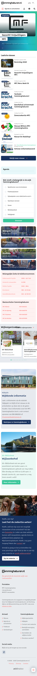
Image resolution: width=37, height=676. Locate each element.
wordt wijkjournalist (22, 553)
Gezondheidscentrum (9, 294)
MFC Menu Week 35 (21, 83)
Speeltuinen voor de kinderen (17, 187)
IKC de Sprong (7, 310)
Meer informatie (10, 482)
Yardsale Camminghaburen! (21, 95)
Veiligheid (11, 214)
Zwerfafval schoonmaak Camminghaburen (24, 105)
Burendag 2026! (20, 62)
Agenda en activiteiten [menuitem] (12, 9)
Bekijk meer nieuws (17, 158)
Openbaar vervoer (13, 201)
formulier (9, 532)
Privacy (11, 663)
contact (20, 543)
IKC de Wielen (7, 318)
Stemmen (18, 220)
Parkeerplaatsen (13, 192)
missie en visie (6, 606)
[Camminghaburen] (11, 3)
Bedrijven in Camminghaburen (15, 422)
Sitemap (18, 663)
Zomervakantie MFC (22, 115)
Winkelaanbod (12, 210)
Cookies (25, 663)
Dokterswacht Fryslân (9, 278)
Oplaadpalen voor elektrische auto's (19, 196)
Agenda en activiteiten (7, 622)
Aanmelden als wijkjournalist (26, 634)
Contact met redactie (29, 624)
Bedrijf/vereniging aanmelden (28, 628)
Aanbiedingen (8, 630)
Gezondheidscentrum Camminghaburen (26, 145)
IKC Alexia (6, 307)
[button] (35, 346)
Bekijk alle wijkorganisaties (24, 327)
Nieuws (6, 618)
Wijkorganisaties (27, 618)
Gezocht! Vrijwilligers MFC (23, 73)
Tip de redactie (9, 558)
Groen (10, 205)
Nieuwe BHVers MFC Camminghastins (22, 127)
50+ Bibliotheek (7, 350)
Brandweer (6, 290)
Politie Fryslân (7, 286)
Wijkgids (25, 621)
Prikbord (7, 626)
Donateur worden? (28, 638)
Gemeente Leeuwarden (9, 282)
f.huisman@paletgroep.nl (11, 417)
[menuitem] (34, 8)
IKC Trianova (7, 314)
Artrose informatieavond (24, 148)
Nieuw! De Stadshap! (22, 136)
